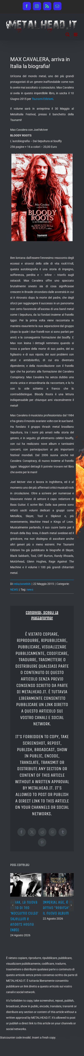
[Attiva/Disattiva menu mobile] (76, 34)
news (30, 589)
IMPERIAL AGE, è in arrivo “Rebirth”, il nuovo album (57, 908)
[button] (12, 905)
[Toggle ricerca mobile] (67, 34)
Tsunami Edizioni (42, 98)
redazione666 (22, 583)
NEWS (14, 589)
